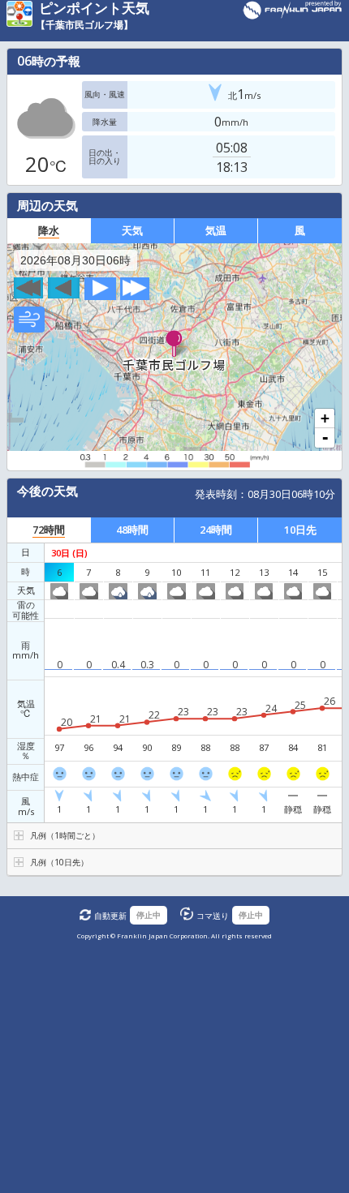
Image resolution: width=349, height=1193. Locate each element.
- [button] (325, 437)
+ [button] (325, 418)
